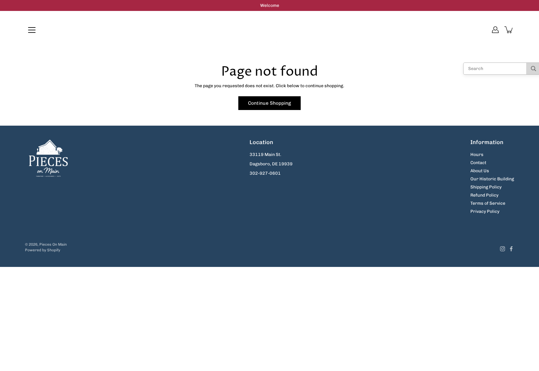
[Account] (495, 30)
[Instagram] (502, 248)
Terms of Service (487, 203)
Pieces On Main (53, 244)
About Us (479, 170)
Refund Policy (484, 195)
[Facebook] (511, 248)
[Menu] (32, 30)
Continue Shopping (269, 103)
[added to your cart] (509, 30)
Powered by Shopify (42, 250)
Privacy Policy (484, 211)
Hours (476, 154)
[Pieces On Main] (269, 29)
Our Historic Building (492, 179)
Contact (478, 162)
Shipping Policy (486, 187)
